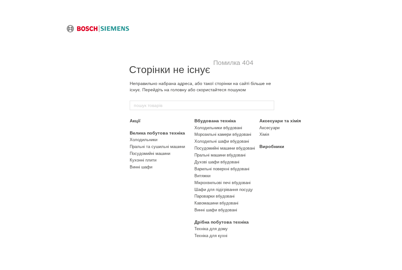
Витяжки (202, 175)
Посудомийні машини (150, 153)
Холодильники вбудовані (218, 127)
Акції (135, 120)
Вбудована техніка (215, 120)
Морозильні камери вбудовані (222, 134)
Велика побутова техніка (157, 132)
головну (179, 89)
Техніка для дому (211, 228)
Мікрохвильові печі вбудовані (222, 182)
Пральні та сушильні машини (157, 146)
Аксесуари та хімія (280, 120)
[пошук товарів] (269, 105)
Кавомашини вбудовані (216, 203)
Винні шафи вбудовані (215, 210)
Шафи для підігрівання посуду (223, 189)
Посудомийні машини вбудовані (224, 148)
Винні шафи (141, 167)
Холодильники (143, 139)
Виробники (271, 146)
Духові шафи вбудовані (216, 162)
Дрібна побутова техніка (221, 222)
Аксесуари (269, 127)
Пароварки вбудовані (214, 196)
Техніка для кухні (210, 235)
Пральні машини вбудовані (220, 155)
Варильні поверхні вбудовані (221, 169)
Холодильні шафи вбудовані (221, 141)
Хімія (264, 134)
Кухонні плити (143, 160)
